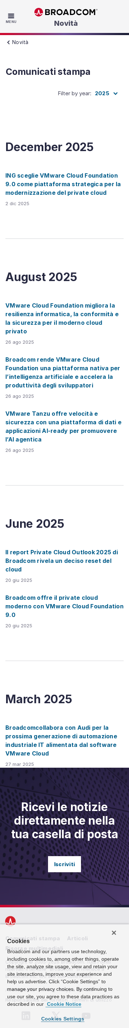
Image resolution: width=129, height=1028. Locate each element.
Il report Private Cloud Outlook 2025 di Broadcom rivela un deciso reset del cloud (61, 561)
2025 (102, 93)
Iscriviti (64, 864)
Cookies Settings (63, 1019)
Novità (66, 23)
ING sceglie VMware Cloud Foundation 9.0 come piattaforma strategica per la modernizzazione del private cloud (63, 184)
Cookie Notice (63, 1004)
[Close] (114, 933)
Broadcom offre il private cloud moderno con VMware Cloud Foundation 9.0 (64, 606)
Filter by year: (74, 93)
